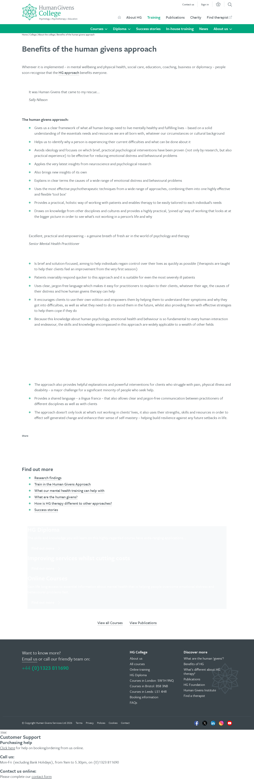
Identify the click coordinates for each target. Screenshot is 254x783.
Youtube (229, 723)
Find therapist (217, 17)
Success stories (148, 28)
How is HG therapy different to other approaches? (73, 503)
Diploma (119, 28)
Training (153, 17)
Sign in (205, 4)
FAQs (133, 702)
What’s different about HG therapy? (202, 671)
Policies (101, 723)
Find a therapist (194, 695)
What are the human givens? (56, 496)
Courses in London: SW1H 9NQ (152, 680)
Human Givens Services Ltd (51, 723)
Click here (7, 747)
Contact (125, 723)
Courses (96, 28)
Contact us (188, 4)
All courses (137, 664)
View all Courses (110, 622)
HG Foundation (194, 684)
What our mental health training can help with (69, 490)
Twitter (204, 723)
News (203, 28)
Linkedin (213, 723)
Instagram (221, 723)
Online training (140, 669)
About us (221, 28)
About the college (46, 34)
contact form (42, 776)
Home (25, 34)
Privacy (90, 723)
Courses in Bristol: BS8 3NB (149, 686)
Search (230, 4)
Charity (195, 17)
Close (3, 732)
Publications (175, 17)
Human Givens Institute (200, 690)
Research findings (48, 477)
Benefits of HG (194, 664)
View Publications (143, 622)
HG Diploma (138, 675)
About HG (134, 17)
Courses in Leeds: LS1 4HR (148, 691)
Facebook (196, 723)
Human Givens (119, 17)
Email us (29, 659)
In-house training (180, 28)
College (33, 34)
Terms (79, 723)
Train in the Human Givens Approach (62, 484)
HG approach (69, 72)
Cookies (113, 723)
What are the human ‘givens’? (204, 658)
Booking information (144, 697)
